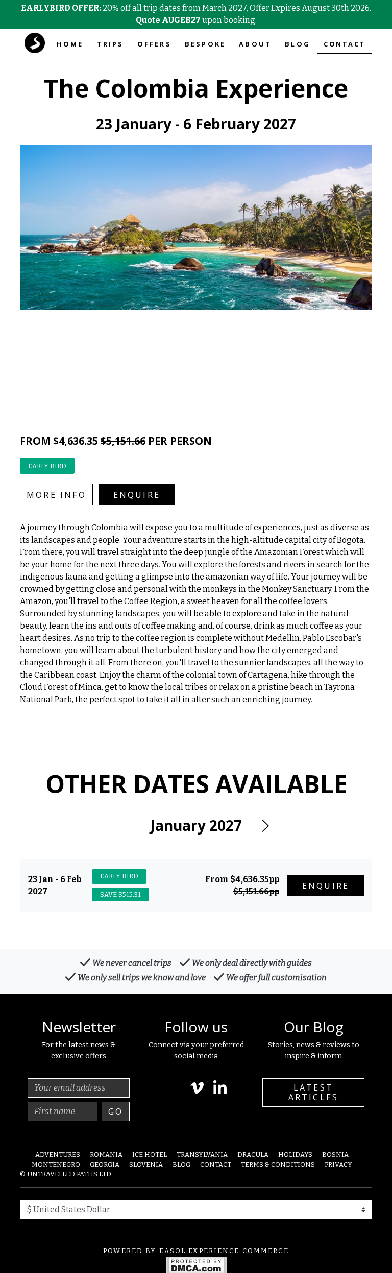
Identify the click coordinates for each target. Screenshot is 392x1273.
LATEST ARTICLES (313, 1092)
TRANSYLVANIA (202, 1155)
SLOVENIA (146, 1164)
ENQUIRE (136, 494)
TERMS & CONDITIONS (278, 1164)
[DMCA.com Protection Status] (196, 1265)
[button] (265, 826)
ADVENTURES (57, 1155)
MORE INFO (56, 494)
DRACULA (252, 1155)
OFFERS (154, 44)
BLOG (297, 44)
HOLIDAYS (295, 1155)
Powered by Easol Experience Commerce (196, 1251)
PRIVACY (338, 1164)
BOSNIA (335, 1155)
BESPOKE (205, 44)
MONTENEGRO (56, 1164)
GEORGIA (104, 1164)
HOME (70, 44)
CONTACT (344, 44)
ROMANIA (106, 1155)
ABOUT (255, 44)
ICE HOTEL (149, 1155)
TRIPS (110, 44)
